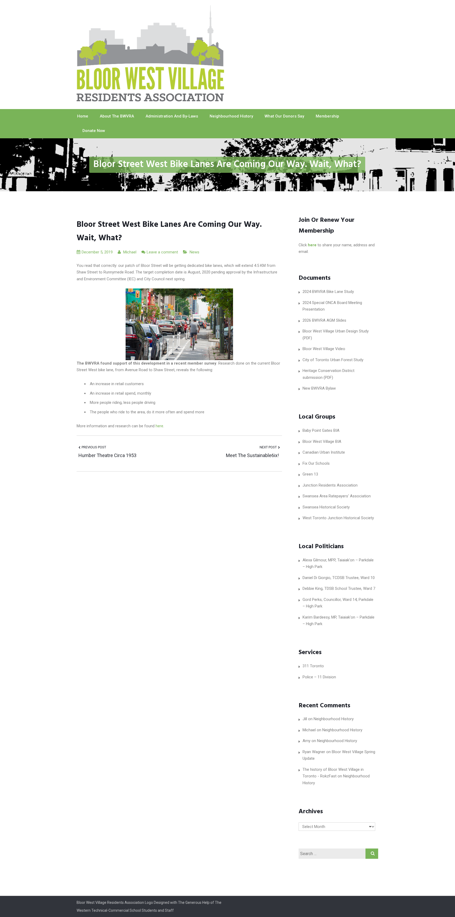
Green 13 (310, 474)
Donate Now (93, 130)
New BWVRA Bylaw (319, 388)
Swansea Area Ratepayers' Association (337, 496)
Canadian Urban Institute (324, 452)
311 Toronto (313, 666)
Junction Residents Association (330, 485)
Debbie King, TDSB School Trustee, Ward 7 (339, 588)
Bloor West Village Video (324, 348)
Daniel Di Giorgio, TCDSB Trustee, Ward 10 (339, 577)
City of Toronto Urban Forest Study (333, 359)
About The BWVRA (117, 116)
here (159, 426)
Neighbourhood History (231, 116)
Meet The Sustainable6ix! (253, 455)
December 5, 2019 (97, 252)
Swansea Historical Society (326, 507)
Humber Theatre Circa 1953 (107, 455)
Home (82, 116)
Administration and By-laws (172, 116)
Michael (129, 252)
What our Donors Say (284, 116)
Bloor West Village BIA (322, 441)
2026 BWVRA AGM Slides (324, 320)
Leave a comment (162, 252)
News (194, 252)
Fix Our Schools (316, 463)
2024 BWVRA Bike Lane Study (328, 291)
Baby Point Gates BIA (321, 430)
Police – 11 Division (319, 677)
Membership (327, 116)
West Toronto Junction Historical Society (338, 518)
